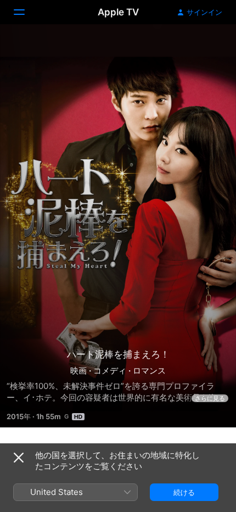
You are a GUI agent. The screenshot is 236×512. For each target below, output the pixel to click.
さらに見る (210, 398)
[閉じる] (19, 458)
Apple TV (118, 12)
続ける (184, 492)
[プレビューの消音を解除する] (206, 45)
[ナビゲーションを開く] (26, 12)
